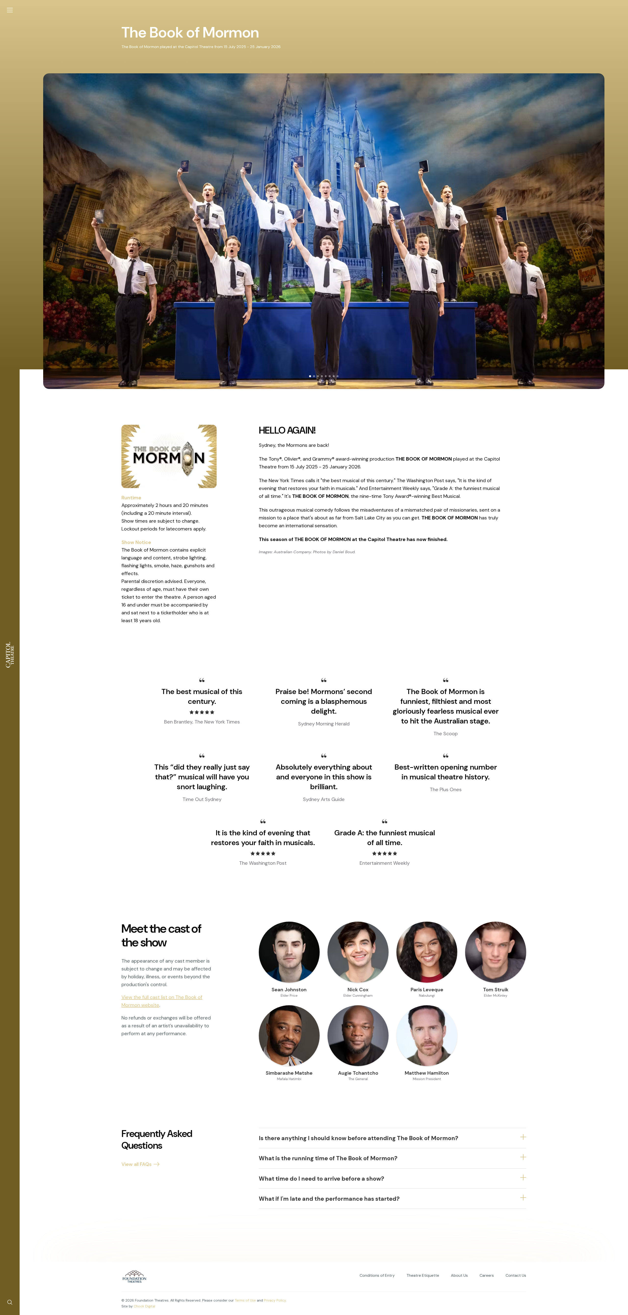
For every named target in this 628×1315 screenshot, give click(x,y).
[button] (585, 231)
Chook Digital (144, 1306)
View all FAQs (136, 1164)
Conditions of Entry (377, 1275)
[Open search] (10, 1302)
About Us (459, 1275)
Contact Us (516, 1275)
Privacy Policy (275, 1300)
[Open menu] (10, 10)
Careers (487, 1275)
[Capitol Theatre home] (10, 655)
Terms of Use (245, 1300)
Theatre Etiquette (422, 1275)
